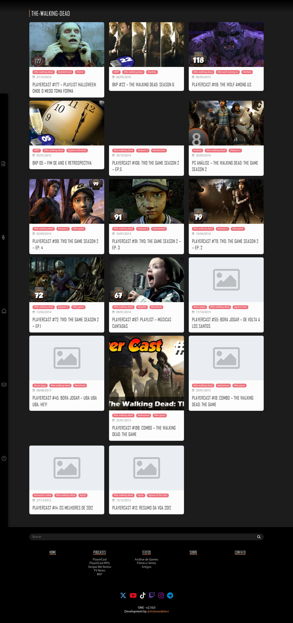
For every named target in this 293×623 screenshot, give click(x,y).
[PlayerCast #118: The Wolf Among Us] (226, 44)
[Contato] (4, 385)
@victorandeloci (158, 611)
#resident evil (65, 72)
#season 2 (143, 150)
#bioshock (156, 307)
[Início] (4, 311)
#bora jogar (199, 307)
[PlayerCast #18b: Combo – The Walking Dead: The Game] (146, 373)
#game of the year (157, 495)
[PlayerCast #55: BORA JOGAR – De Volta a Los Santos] (226, 279)
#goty (83, 495)
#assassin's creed (42, 495)
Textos (146, 552)
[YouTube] (133, 596)
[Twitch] (152, 596)
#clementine (159, 150)
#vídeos (198, 150)
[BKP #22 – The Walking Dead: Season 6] (146, 44)
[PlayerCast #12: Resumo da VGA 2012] (146, 468)
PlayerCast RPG (99, 563)
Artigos (146, 567)
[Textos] (4, 164)
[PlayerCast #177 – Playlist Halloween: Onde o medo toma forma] (66, 44)
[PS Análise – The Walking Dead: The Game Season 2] (226, 123)
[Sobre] (4, 459)
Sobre (193, 552)
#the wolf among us (227, 72)
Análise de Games (146, 559)
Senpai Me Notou (99, 567)
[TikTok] (143, 596)
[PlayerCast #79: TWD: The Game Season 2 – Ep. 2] (226, 201)
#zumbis (152, 72)
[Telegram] (170, 596)
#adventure (143, 415)
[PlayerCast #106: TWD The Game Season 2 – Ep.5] (146, 123)
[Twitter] (123, 596)
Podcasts (99, 552)
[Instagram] (161, 596)
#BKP (116, 72)
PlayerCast (100, 559)
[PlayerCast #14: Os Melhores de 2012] (66, 468)
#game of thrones (77, 150)
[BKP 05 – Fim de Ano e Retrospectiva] (66, 123)
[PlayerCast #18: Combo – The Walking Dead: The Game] (226, 358)
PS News (99, 570)
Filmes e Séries (146, 563)
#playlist (142, 307)
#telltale (247, 72)
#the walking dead (43, 72)
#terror (80, 72)
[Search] (260, 537)
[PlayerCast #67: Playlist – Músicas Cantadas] (146, 279)
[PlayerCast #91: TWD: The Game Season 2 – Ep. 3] (146, 201)
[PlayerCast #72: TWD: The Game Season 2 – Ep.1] (66, 279)
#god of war (240, 307)
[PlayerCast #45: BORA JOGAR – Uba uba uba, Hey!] (66, 358)
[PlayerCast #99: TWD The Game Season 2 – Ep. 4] (66, 201)
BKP (99, 574)
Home (52, 552)
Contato (240, 552)
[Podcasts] (4, 238)
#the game (78, 229)
